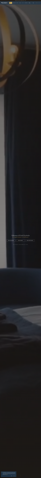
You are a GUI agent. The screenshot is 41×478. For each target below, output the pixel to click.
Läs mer (7, 474)
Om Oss (33, 2)
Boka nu (10, 2)
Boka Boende (20, 240)
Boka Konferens (11, 240)
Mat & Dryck (29, 2)
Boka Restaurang (30, 240)
